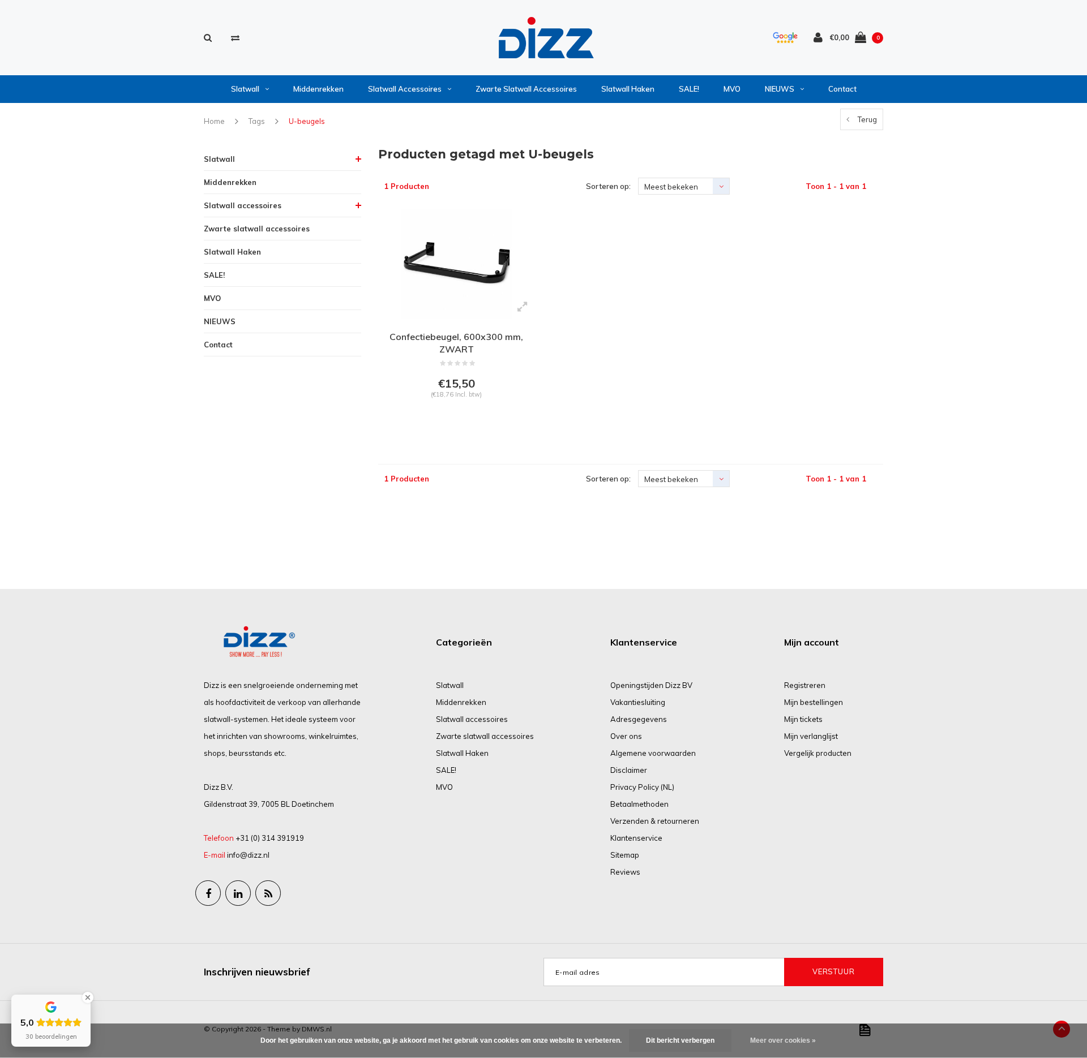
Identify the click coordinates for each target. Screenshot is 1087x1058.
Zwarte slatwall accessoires (526, 88)
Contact (842, 88)
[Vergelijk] (235, 37)
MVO (732, 88)
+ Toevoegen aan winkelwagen (455, 423)
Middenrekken (318, 88)
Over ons (626, 736)
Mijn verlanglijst (811, 736)
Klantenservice (636, 837)
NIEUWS (779, 88)
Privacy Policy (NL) (642, 787)
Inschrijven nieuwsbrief (257, 972)
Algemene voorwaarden (653, 753)
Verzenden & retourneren (654, 820)
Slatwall (245, 88)
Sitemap (624, 854)
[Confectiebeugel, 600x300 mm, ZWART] (456, 264)
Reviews (625, 871)
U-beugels (307, 121)
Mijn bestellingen (813, 702)
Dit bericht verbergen (680, 1040)
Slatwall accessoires (405, 88)
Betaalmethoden (639, 803)
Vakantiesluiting (637, 702)
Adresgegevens (638, 719)
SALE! (689, 88)
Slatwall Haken (627, 88)
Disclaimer (628, 770)
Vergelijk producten (817, 753)
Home (214, 121)
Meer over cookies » (783, 1040)
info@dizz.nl (248, 854)
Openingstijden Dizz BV (651, 685)
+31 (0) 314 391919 (270, 837)
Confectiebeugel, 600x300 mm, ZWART (456, 343)
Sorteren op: (608, 186)
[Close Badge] (87, 997)
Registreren (804, 685)
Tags (257, 121)
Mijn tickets (803, 719)
